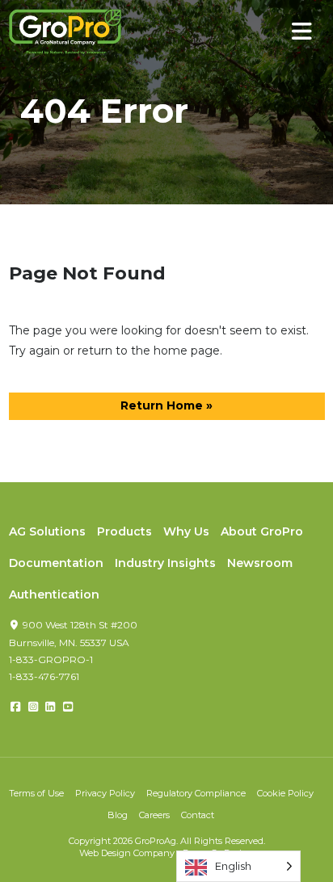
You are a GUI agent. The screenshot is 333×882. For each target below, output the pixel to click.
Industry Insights (165, 563)
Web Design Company (127, 853)
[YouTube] (68, 706)
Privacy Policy (105, 793)
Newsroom (260, 563)
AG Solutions (47, 531)
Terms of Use (36, 793)
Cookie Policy (285, 793)
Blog (117, 815)
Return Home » (166, 405)
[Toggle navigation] (302, 32)
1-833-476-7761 (44, 676)
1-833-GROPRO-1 (51, 659)
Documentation (56, 563)
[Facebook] (16, 706)
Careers (154, 815)
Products (124, 531)
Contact (197, 815)
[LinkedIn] (51, 706)
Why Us (186, 531)
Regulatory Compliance (196, 793)
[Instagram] (33, 706)
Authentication (54, 594)
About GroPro (262, 531)
